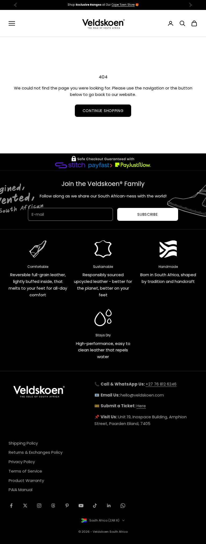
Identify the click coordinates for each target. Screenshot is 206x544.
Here (141, 406)
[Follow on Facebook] (11, 505)
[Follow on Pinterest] (67, 505)
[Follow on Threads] (53, 505)
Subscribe (147, 214)
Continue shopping (103, 110)
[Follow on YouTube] (81, 505)
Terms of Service (25, 471)
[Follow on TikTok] (95, 505)
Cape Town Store (123, 5)
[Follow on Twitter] (25, 505)
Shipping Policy (23, 443)
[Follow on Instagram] (39, 505)
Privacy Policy (22, 461)
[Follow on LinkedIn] (109, 505)
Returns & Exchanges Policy (35, 452)
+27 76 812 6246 (161, 384)
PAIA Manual (20, 489)
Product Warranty (26, 480)
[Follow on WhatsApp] (123, 505)
